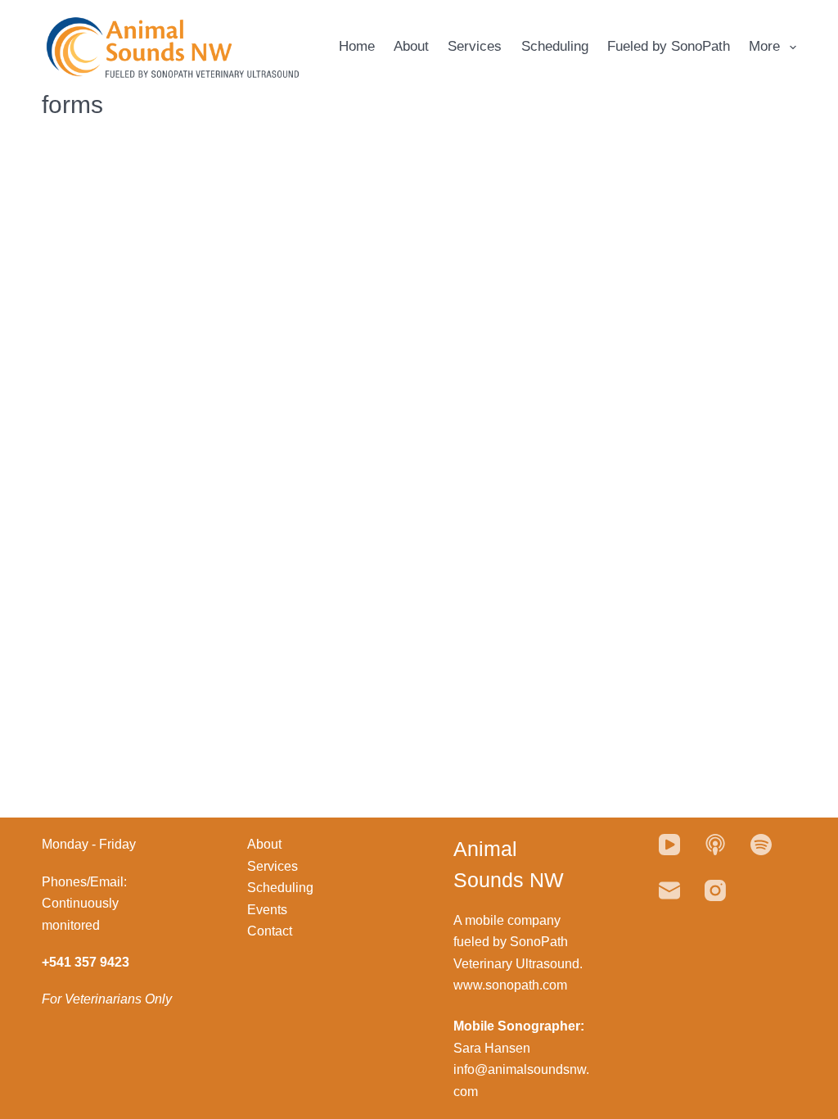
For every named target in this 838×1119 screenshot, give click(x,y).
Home (357, 46)
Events (267, 910)
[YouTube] (669, 844)
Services (475, 46)
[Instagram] (715, 890)
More (764, 46)
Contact (269, 931)
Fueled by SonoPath (668, 46)
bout (269, 844)
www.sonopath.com (510, 985)
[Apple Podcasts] (715, 844)
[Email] (669, 890)
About (411, 46)
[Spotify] (761, 844)
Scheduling (554, 46)
